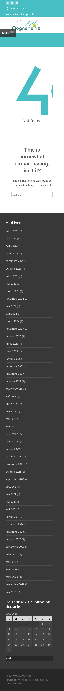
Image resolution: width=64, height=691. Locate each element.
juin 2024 (11, 306)
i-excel (42, 679)
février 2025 (12, 291)
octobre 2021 (13, 471)
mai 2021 (11, 501)
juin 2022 (11, 411)
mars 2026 (12, 253)
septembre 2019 (15, 584)
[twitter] (12, 4)
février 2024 (12, 321)
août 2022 (11, 396)
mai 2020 (11, 562)
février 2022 (12, 441)
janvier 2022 (13, 449)
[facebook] (7, 4)
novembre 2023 (15, 328)
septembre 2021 (15, 479)
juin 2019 (11, 592)
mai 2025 (11, 283)
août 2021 (11, 486)
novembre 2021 (15, 464)
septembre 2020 (15, 546)
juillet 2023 (12, 343)
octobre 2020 (13, 539)
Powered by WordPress (18, 679)
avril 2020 (11, 569)
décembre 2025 (15, 261)
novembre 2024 (15, 298)
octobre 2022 (13, 381)
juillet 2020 (12, 554)
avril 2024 (11, 313)
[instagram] (16, 4)
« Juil (8, 658)
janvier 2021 (13, 516)
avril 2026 (11, 246)
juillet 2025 (12, 276)
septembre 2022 (15, 389)
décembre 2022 (15, 366)
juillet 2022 (12, 404)
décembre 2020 (15, 524)
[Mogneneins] (20, 24)
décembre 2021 (15, 456)
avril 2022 (11, 426)
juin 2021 (11, 494)
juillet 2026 (12, 231)
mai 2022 (11, 419)
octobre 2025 (13, 268)
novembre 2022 (15, 373)
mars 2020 (12, 577)
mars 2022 (12, 434)
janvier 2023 (13, 358)
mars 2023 (12, 351)
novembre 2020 (15, 531)
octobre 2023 (13, 336)
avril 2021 (11, 509)
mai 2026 (11, 238)
